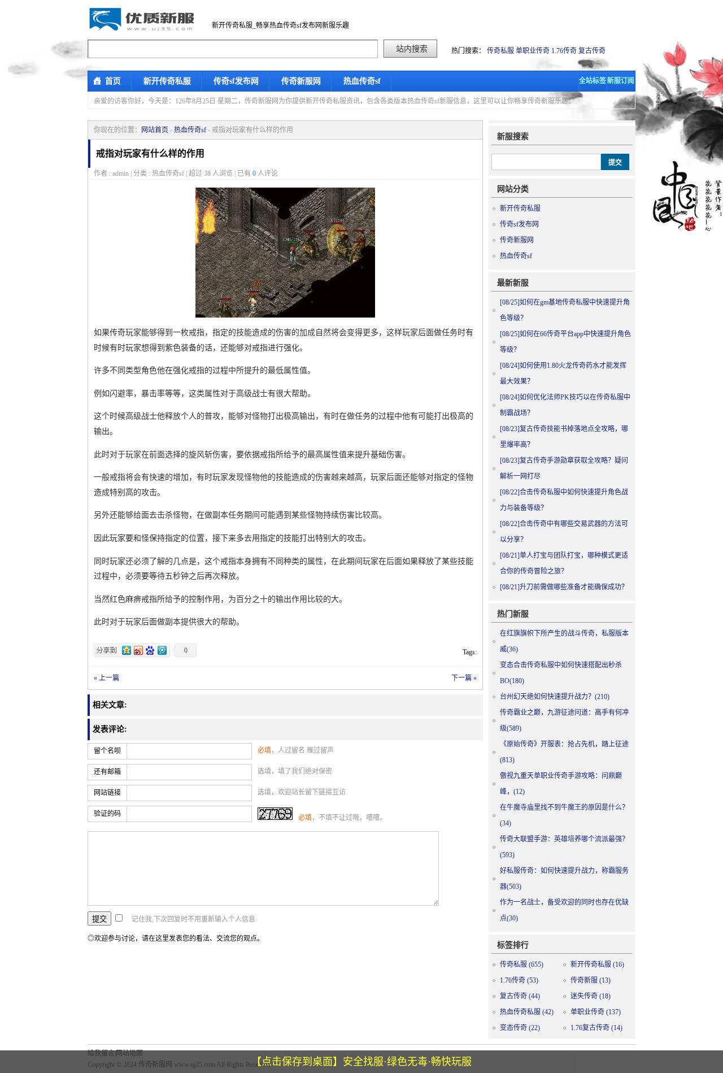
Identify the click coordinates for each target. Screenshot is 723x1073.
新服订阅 (620, 81)
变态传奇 (520, 1028)
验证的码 (107, 814)
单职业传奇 (533, 51)
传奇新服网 (301, 81)
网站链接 (107, 793)
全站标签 (592, 81)
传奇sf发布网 (236, 81)
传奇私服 (500, 51)
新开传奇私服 (167, 81)
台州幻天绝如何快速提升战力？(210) (554, 697)
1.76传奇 (564, 51)
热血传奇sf (362, 81)
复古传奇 (592, 51)
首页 (113, 81)
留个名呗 (107, 751)
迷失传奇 (590, 996)
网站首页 (154, 130)
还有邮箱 (107, 772)
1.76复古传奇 (596, 1028)
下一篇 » (464, 678)
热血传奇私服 (527, 1012)
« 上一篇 (106, 678)
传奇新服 (590, 980)
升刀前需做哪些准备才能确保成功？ (564, 587)
